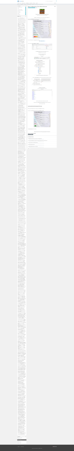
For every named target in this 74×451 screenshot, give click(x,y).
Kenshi (20, 242)
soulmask (19, 361)
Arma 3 (21, 51)
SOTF (20, 360)
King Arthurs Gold (23, 245)
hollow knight (21, 206)
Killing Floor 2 (24, 244)
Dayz (21, 141)
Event (21, 174)
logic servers (22, 251)
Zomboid (24, 434)
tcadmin (23, 387)
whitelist (20, 427)
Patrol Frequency (19, 302)
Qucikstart (19, 315)
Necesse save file (19, 290)
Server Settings (23, 346)
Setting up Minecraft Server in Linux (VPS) (36, 146)
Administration (22, 36)
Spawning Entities (21, 365)
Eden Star (20, 164)
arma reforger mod (22, 56)
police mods (20, 310)
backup (23, 66)
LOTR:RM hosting (20, 254)
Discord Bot (23, 160)
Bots (24, 82)
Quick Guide (22, 315)
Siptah (20, 356)
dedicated (19, 152)
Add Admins (23, 25)
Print (55, 6)
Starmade (19, 372)
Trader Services (20, 400)
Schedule (18, 334)
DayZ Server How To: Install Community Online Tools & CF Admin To (22, 150)
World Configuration (21, 429)
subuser (22, 382)
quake (25, 313)
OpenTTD (20, 296)
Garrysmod (20, 192)
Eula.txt (23, 173)
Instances (18, 234)
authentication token (20, 62)
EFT (23, 164)
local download (22, 250)
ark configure (23, 44)
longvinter (21, 252)
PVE (19, 313)
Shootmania (24, 353)
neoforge (21, 291)
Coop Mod (20, 119)
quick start (25, 315)
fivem (20, 181)
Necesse (22, 285)
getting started (24, 195)
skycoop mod (22, 356)
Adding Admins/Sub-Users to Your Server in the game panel (36, 138)
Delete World (20, 155)
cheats (21, 96)
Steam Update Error (21, 377)
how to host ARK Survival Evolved (20, 219)
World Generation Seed (20, 431)
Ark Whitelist (22, 50)
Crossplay (21, 127)
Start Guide (22, 372)
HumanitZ (19, 226)
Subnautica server (22, 381)
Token (23, 397)
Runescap (18, 328)
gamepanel (19, 191)
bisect (19, 80)
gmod (22, 197)
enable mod (21, 166)
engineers (19, 170)
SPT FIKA (24, 366)
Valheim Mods (22, 416)
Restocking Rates (22, 323)
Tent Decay (20, 390)
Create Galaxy (24, 124)
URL (19, 413)
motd (23, 275)
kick (18, 244)
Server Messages (23, 342)
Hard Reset (22, 203)
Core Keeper (23, 119)
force (22, 182)
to (21, 397)
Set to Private (19, 351)
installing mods (20, 233)
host (18, 207)
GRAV (22, 198)
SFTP (20, 353)
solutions (21, 359)
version (21, 419)
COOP (18, 119)
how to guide (21, 218)
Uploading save (20, 411)
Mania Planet (23, 255)
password (19, 301)
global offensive (22, 196)
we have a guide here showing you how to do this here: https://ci (21, 423)
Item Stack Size (21, 239)
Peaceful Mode (23, 302)
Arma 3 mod (24, 53)
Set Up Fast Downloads (22, 351)
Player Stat (20, 307)
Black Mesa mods (19, 81)
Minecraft (18, 268)
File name (22, 179)
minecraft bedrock (21, 268)
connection (19, 116)
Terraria (22, 390)
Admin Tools (24, 35)
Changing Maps (20, 94)
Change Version (22, 92)
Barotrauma (20, 69)
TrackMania (21, 399)
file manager (20, 179)
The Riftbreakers (23, 395)
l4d (20, 246)
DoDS (19, 161)
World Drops (21, 430)
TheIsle (25, 395)
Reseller (22, 322)
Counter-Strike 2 (22, 121)
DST (20, 162)
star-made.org (23, 370)
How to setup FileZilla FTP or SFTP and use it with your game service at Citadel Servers (38, 140)
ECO (22, 163)
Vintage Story (21, 420)
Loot (23, 252)
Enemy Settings (20, 169)
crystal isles (21, 129)
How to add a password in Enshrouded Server (21, 209)
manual (18, 256)
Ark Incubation (23, 46)
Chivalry (19, 97)
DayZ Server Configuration (21, 143)
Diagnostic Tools (22, 155)
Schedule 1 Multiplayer (21, 334)
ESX (21, 173)
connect (19, 113)
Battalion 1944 (20, 71)
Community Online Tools (23, 108)
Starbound (19, 371)
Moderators (19, 272)
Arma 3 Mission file (21, 53)
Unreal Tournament (20, 404)
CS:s (24, 129)
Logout (19, 252)
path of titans (23, 301)
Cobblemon (22, 104)
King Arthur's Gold (19, 245)
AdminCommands (19, 36)
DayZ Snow (23, 150)
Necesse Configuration (21, 286)
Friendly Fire (20, 184)
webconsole (23, 426)
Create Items (19, 125)
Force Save (24, 182)
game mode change (22, 187)
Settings (19, 352)
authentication (23, 61)
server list (23, 341)
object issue (19, 295)
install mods (19, 231)
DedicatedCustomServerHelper (20, 154)
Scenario (22, 333)
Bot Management (22, 82)
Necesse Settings (19, 291)
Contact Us (19, 446)
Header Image (23, 204)
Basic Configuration (22, 70)
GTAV (22, 201)
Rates (21, 318)
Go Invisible (19, 198)
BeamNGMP (21, 76)
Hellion (22, 205)
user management (21, 413)
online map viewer (23, 295)
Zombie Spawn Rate (21, 434)
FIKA (24, 178)
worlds (21, 432)
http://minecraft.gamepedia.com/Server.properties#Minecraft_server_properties (35, 106)
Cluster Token (23, 102)
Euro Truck (25, 173)
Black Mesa (24, 80)
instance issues (23, 233)
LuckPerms (19, 255)
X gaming (21, 433)
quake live (19, 314)
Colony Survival (21, 105)
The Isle (23, 393)
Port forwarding (23, 310)
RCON (23, 318)
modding (23, 271)
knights (19, 246)
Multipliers (22, 283)
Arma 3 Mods (23, 54)
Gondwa (20, 198)
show (18, 354)
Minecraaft (23, 267)
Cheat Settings (19, 96)
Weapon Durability (23, 424)
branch (18, 83)
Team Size (25, 388)
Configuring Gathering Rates (22, 112)
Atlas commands (20, 60)
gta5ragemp (19, 201)
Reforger (21, 320)
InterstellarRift (24, 236)
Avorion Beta (23, 64)
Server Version (21, 348)
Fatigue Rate (22, 178)
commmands (23, 107)
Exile (19, 175)
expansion (23, 175)
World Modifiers (23, 431)
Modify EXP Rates (22, 272)
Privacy (23, 312)
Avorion (21, 64)
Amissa (23, 40)
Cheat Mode (22, 95)
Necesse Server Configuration (23, 290)
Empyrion (19, 165)
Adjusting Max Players (21, 31)
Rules (22, 327)
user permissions (24, 413)
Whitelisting (22, 427)
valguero (22, 415)
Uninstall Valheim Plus (22, 403)
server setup (19, 347)
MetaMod (21, 266)
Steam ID (18, 376)
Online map (21, 295)
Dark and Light (21, 136)
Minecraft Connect (19, 269)
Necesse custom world (22, 287)
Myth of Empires (22, 284)
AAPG (23, 23)
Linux (19, 249)
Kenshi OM (22, 242)
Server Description (21, 340)
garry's (18, 192)
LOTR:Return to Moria (22, 253)
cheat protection (24, 95)
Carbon (22, 86)
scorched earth (20, 336)
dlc (24, 160)
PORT (21, 310)
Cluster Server (23, 101)
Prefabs (22, 311)
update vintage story (19, 408)
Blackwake (22, 81)
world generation (23, 430)
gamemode (23, 190)
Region (22, 320)
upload (19, 409)
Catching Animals (23, 87)
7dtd (18, 23)
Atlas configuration (23, 60)
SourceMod (22, 362)
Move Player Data (19, 282)
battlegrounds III (20, 74)
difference (24, 155)
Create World (21, 125)
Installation (19, 232)
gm (18, 197)
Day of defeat (21, 138)
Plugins (21, 309)
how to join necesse (23, 220)
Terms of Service (22, 446)
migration (21, 267)
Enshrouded (22, 170)
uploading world (21, 412)
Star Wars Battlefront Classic (21, 368)
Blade (24, 81)
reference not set (19, 320)
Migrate (19, 267)
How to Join (20, 220)
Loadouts (20, 250)
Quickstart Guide (22, 316)
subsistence (19, 382)
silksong (24, 354)
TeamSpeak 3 (19, 389)
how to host (24, 218)
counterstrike (19, 122)
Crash (22, 124)
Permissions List (24, 303)
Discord (21, 160)
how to (21, 208)
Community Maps (19, 108)
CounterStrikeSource (20, 123)
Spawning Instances (24, 365)
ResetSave (20, 323)
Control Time (21, 118)
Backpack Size (20, 66)
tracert (19, 399)
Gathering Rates (23, 193)
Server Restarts (21, 346)
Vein (23, 418)
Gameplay (22, 191)
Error (21, 171)
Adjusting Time (24, 31)
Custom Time (22, 134)
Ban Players (19, 67)
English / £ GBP (54, 446)
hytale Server (21, 228)
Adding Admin (21, 27)
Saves (18, 333)
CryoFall (19, 129)
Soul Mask (22, 360)
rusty (24, 329)
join (23, 240)
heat (20, 205)
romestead (21, 327)
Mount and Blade (22, 279)
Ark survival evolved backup (22, 49)
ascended (21, 58)
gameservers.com (24, 191)
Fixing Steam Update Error (24, 181)
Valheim (19, 416)
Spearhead (21, 366)
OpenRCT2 (19, 296)
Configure (19, 110)
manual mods (23, 257)
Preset (24, 311)
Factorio (20, 177)
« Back (28, 148)
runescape (20, 328)
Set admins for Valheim (21, 350)
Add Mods (21, 26)
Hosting (22, 207)
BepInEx (21, 78)
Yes (29, 134)
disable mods (22, 159)
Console (19, 117)
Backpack (18, 66)
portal (25, 310)
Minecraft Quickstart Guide (36, 144)
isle (21, 237)
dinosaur (24, 157)
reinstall (20, 321)
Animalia (20, 41)
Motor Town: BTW (20, 276)
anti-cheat (22, 42)
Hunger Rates (24, 226)
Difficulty (18, 156)
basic (20, 70)
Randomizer (20, 318)
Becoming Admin (22, 77)
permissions (21, 303)
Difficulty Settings (20, 157)
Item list (21, 238)
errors (21, 172)
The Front (20, 392)
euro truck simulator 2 (19, 174)
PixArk (21, 304)
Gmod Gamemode (24, 197)
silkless (22, 354)
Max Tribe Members (19, 263)
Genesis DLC (20, 195)
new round (23, 291)
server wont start (20, 349)
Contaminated (19, 118)
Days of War (23, 140)
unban (23, 402)
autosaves (18, 64)
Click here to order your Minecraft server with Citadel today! (42, 15)
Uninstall (20, 403)
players (22, 308)
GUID (18, 202)
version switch (23, 419)
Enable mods (23, 166)
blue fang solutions (19, 82)
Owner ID (21, 297)
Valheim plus (19, 417)
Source (21, 361)
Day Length (21, 137)
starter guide (22, 373)
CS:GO (23, 129)
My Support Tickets (20, 437)
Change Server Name (20, 91)
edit (22, 164)
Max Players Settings (22, 262)
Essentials (20, 173)
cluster (21, 101)
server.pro (23, 349)
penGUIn (18, 303)
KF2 (25, 243)
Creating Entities (23, 125)
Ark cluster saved (21, 44)
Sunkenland (19, 383)
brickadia (20, 83)
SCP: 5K (22, 336)
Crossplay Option (22, 128)
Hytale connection (23, 227)
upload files (21, 409)
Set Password (24, 350)
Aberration (22, 24)
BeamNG (22, 75)
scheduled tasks (22, 335)
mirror (23, 269)
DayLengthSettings (20, 140)
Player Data (19, 305)
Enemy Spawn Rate (23, 169)
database (19, 137)
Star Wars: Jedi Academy (20, 370)
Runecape (24, 327)
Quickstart (19, 316)
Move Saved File (22, 282)
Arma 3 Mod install (19, 54)
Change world (24, 92)
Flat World (20, 182)
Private (24, 312)
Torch (23, 398)
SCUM (23, 337)
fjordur (19, 182)
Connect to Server (20, 114)
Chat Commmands (19, 95)
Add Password (23, 26)
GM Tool (20, 197)
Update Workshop (22, 408)
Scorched (24, 335)
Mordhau (21, 275)
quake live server (23, 314)
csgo (18, 130)
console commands (22, 117)
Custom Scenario (23, 133)
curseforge (20, 130)
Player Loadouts (21, 306)
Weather (18, 425)
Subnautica (22, 380)
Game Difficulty (19, 186)
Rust (21, 329)
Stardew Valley (23, 371)
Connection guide (23, 116)
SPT (22, 366)
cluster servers (20, 102)
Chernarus (23, 96)
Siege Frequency (20, 354)
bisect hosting (21, 80)
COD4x (24, 104)
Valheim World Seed (21, 418)
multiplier (20, 283)
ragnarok (23, 317)
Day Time (22, 139)
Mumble (24, 283)
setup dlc (23, 352)
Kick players (20, 244)
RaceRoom (20, 317)
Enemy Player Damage (21, 168)
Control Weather (23, 118)
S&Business (24, 330)
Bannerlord (22, 67)
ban (24, 66)
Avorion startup (22, 65)
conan (25, 108)
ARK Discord (22, 45)
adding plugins (23, 30)
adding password (20, 30)
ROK (22, 326)
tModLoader (19, 397)
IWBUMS (24, 239)
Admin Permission (20, 34)
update (18, 407)
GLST (24, 196)
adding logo (19, 29)
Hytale (21, 227)
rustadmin (23, 329)
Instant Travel (20, 234)
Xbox (23, 433)
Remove (19, 322)
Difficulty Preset (21, 156)
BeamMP (21, 75)
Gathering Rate (20, 193)
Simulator (19, 355)
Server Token (22, 347)
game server (19, 189)
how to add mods (22, 210)
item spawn (24, 238)
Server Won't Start (23, 348)
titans (24, 396)
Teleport (22, 389)
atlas (18, 60)
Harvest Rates (20, 204)
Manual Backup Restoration (21, 256)
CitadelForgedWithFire (21, 100)
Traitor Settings (23, 400)
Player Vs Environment (23, 307)
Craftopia (20, 124)
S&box (22, 330)
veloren (19, 419)
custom (23, 130)
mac (21, 255)
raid (24, 317)
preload (23, 311)
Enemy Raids (24, 168)
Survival (22, 384)
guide (19, 202)
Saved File (20, 332)
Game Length (21, 186)
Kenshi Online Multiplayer (21, 243)
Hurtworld (19, 227)
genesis (22, 194)
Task (21, 387)
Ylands (19, 434)
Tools (21, 398)
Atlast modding (19, 61)
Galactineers (24, 185)
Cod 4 (23, 104)
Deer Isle (23, 154)
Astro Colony (21, 59)
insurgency (23, 234)
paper (24, 300)
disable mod (20, 159)
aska (23, 58)
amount (24, 40)
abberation (19, 24)
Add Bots (19, 26)
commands (19, 107)
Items (22, 239)
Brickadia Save (23, 83)
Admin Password (22, 33)
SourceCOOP (19, 362)
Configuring (19, 111)
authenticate (21, 61)
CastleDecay (20, 87)
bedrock (19, 78)
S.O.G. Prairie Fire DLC (19, 330)
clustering (21, 103)
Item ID (19, 238)
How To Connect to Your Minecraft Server (36, 142)
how (19, 208)
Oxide (22, 297)
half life (20, 202)
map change (19, 258)
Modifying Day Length (22, 273)
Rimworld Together (20, 325)
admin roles (22, 35)
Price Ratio (22, 312)
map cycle (22, 258)
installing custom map (23, 232)
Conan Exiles (19, 109)
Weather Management (21, 425)
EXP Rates (21, 175)
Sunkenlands (23, 383)
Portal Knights (20, 311)
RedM (24, 319)
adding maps (21, 29)
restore (19, 324)
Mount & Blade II (19, 278)
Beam (19, 75)
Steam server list (21, 376)
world (18, 429)
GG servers (19, 196)
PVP (20, 313)
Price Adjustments (19, 312)
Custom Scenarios (19, 134)
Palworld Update (23, 300)
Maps (24, 260)
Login (23, 251)
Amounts (18, 41)
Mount (23, 276)
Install (22, 230)
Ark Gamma (21, 46)
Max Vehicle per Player (23, 263)
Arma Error (23, 55)
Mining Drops (22, 269)
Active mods (21, 25)
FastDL (20, 178)
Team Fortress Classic (22, 388)
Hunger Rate (22, 226)
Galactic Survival (21, 185)
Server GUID (21, 341)
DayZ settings (21, 150)
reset (23, 322)
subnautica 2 (19, 381)
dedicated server (22, 152)
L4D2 (21, 246)
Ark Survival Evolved (20, 48)
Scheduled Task (19, 335)
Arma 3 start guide (20, 55)
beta (20, 79)
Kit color (18, 246)
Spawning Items (19, 366)
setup (21, 352)
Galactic (19, 185)
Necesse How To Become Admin (21, 288)
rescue (20, 322)
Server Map (19, 342)
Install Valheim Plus (22, 231)
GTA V (23, 200)
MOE (19, 275)
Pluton (18, 310)
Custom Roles (21, 133)
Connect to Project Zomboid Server (23, 113)
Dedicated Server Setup (21, 153)
